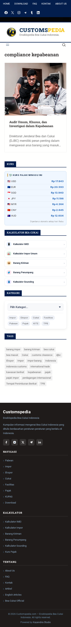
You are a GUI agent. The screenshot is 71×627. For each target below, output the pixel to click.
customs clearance (42, 355)
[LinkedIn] (38, 13)
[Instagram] (19, 13)
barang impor (13, 349)
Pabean (13, 323)
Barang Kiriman (13, 533)
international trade (40, 366)
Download (21, 3)
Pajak (25, 323)
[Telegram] (25, 13)
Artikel (8, 588)
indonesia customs (16, 366)
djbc (58, 355)
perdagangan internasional (37, 377)
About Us (61, 3)
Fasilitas (48, 317)
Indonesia (50, 360)
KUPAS (8, 496)
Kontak (46, 3)
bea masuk (12, 355)
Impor (12, 317)
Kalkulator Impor (14, 527)
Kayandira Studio (42, 622)
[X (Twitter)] (23, 442)
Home (6, 3)
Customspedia (42, 30)
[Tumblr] (32, 13)
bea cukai (49, 349)
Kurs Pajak (11, 551)
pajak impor (12, 377)
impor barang (34, 360)
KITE (35, 323)
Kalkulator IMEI (13, 521)
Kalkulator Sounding (16, 545)
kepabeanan (34, 372)
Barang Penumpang (15, 539)
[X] (12, 13)
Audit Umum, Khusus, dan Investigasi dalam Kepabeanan (31, 124)
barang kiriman (32, 349)
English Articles (13, 594)
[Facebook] (6, 13)
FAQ (35, 3)
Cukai (36, 317)
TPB (45, 323)
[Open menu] (7, 45)
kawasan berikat (15, 372)
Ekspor (24, 317)
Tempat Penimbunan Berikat (21, 383)
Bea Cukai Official (14, 600)
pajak (48, 372)
